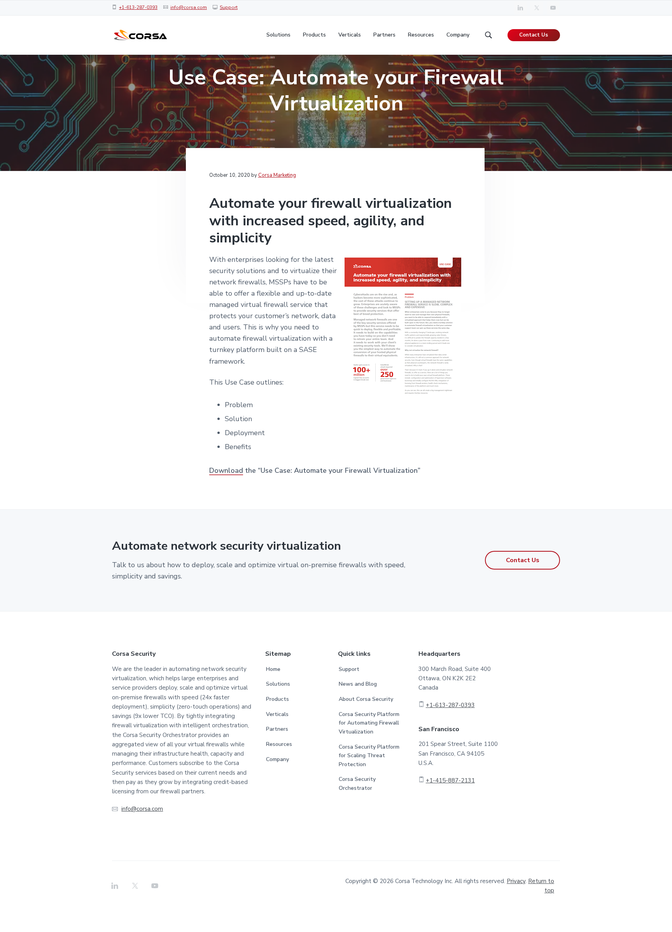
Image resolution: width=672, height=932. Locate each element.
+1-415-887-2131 (450, 780)
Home (273, 669)
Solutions (278, 684)
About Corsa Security (366, 699)
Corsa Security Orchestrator (357, 783)
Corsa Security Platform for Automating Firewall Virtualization (369, 723)
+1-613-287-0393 (138, 7)
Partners (277, 729)
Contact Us (533, 34)
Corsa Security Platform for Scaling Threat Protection (369, 755)
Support (229, 7)
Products (277, 699)
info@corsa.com (188, 7)
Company (277, 759)
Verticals (277, 714)
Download (226, 470)
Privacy (516, 881)
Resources (279, 744)
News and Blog (358, 684)
